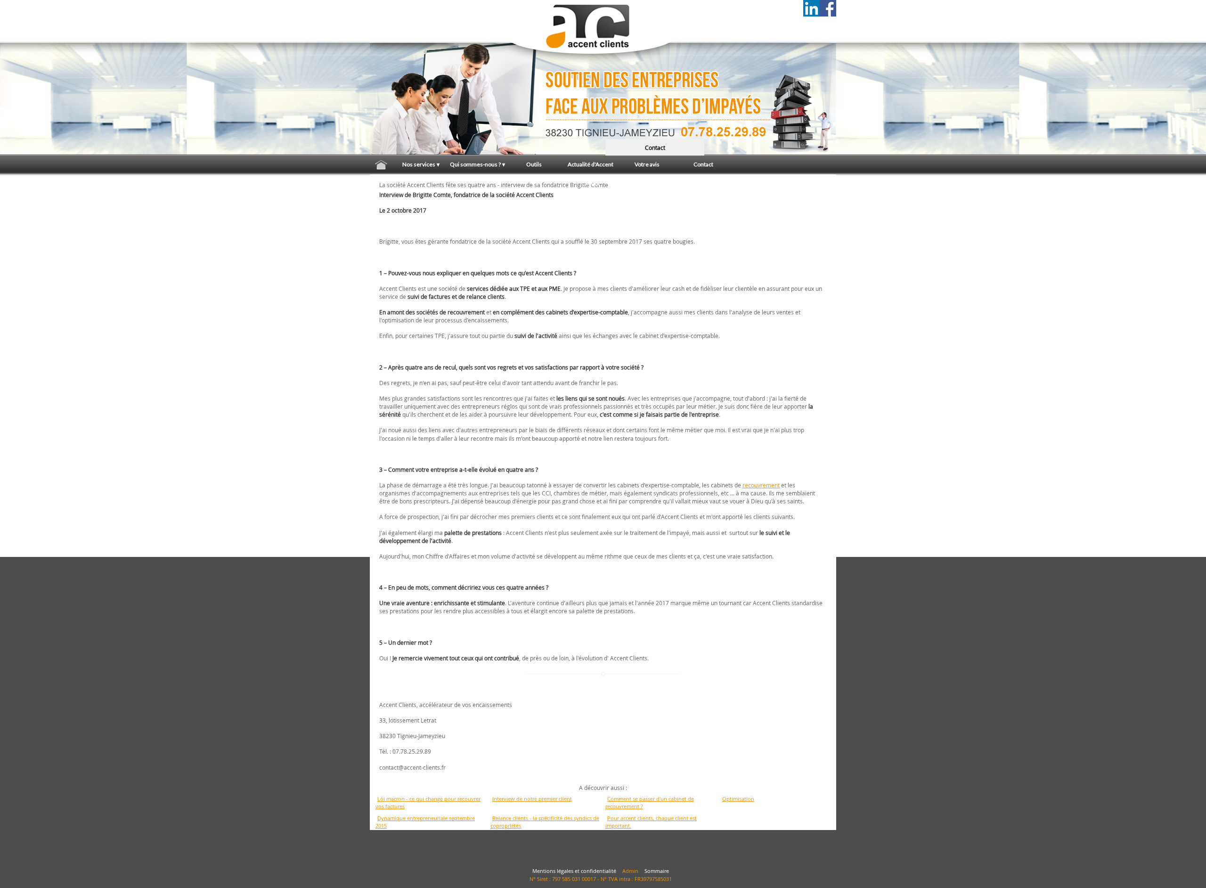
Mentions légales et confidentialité (574, 871)
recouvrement (761, 485)
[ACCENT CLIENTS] (417, 16)
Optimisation (738, 799)
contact (655, 147)
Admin (630, 871)
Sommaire (656, 871)
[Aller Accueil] (381, 164)
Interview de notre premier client (532, 799)
